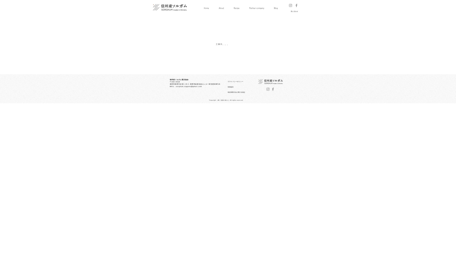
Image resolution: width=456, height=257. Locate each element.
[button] (294, 11)
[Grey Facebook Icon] (296, 5)
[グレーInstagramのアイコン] (290, 5)
